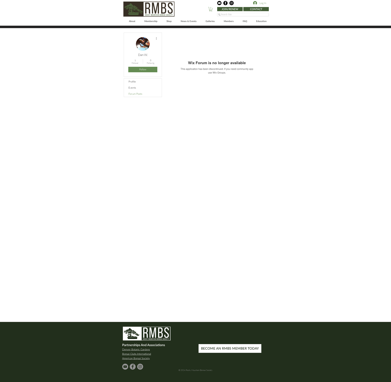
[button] (210, 9)
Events (132, 87)
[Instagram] (231, 3)
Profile (132, 81)
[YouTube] (219, 3)
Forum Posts (135, 93)
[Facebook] (225, 3)
